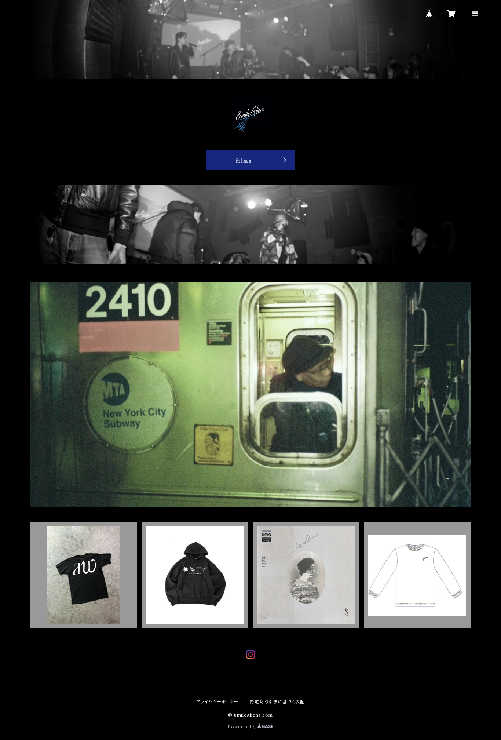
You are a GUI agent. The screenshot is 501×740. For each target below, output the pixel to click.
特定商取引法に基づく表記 (277, 701)
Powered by (242, 726)
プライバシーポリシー (217, 701)
